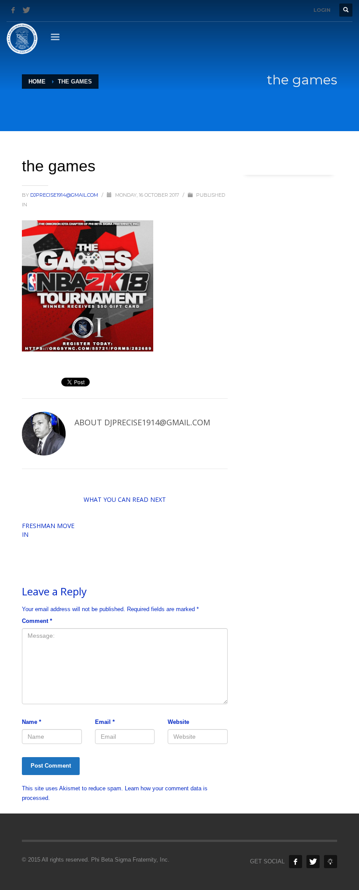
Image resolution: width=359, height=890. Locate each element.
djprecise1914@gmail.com (64, 195)
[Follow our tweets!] (313, 861)
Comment (37, 621)
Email (105, 722)
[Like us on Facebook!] (295, 861)
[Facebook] (13, 10)
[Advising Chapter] (330, 861)
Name (31, 722)
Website (178, 722)
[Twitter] (26, 10)
